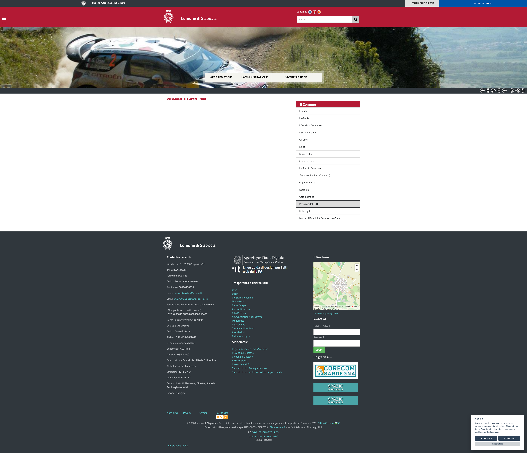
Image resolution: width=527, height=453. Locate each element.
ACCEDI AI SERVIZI (483, 3)
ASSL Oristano (239, 360)
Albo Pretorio (239, 313)
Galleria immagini (241, 336)
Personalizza (497, 444)
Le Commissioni (307, 132)
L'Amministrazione (261, 90)
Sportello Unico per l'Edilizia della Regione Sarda (257, 372)
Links (302, 147)
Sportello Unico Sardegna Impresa (249, 368)
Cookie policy (492, 432)
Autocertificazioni (241, 309)
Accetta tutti (486, 438)
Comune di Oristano (242, 356)
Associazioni (238, 332)
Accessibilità (222, 413)
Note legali (304, 211)
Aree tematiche (221, 77)
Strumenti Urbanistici (243, 328)
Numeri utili (238, 301)
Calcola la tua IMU (241, 364)
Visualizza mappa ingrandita (325, 313)
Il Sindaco (304, 111)
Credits (203, 413)
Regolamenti (238, 324)
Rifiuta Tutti (509, 438)
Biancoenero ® (277, 427)
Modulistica (238, 321)
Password (318, 337)
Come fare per (306, 161)
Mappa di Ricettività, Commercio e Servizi (320, 218)
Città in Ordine (306, 197)
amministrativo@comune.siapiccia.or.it (191, 298)
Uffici (235, 290)
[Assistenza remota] (337, 423)
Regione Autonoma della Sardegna (108, 2)
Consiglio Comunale (242, 297)
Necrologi (304, 189)
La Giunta (304, 118)
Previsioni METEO (308, 204)
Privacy (187, 413)
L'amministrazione (254, 77)
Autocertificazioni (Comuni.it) (314, 175)
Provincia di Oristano (243, 353)
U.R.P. (235, 294)
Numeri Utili (305, 154)
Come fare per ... (240, 305)
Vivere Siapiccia (296, 77)
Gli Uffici (303, 139)
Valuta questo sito (265, 432)
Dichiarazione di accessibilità (263, 436)
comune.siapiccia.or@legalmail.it (188, 293)
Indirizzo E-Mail (321, 326)
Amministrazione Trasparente (247, 317)
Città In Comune (325, 423)
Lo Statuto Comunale (310, 168)
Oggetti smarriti (307, 182)
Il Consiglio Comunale (310, 125)
